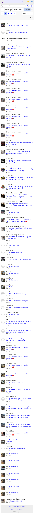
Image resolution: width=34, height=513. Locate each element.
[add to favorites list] (7, 25)
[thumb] (5, 13)
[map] (14, 13)
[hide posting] (10, 27)
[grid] (8, 13)
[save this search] (31, 6)
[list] (2, 13)
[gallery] (11, 13)
